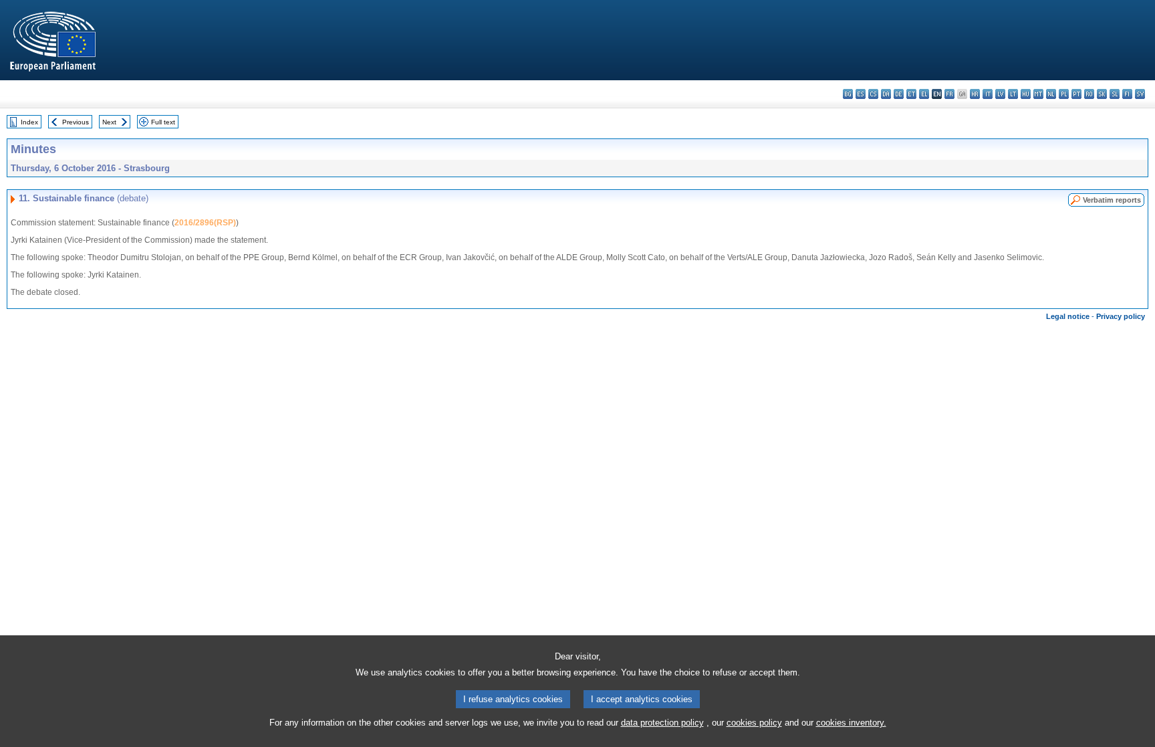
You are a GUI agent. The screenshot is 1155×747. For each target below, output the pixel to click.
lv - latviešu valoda (1000, 94)
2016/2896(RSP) (205, 222)
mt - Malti (1038, 94)
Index (29, 122)
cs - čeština (873, 94)
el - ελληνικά (924, 94)
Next (109, 122)
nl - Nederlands (1051, 94)
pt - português (1076, 94)
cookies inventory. (851, 723)
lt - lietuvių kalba (1013, 94)
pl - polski (1064, 94)
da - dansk (886, 94)
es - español (861, 94)
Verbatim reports (1112, 200)
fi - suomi (1127, 94)
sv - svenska (1140, 94)
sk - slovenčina (1102, 94)
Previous (75, 122)
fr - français (949, 94)
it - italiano (988, 94)
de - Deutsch (899, 94)
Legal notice (1067, 316)
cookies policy (754, 723)
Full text (163, 122)
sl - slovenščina (1115, 94)
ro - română (1089, 94)
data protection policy (662, 723)
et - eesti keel (911, 94)
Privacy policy (1120, 316)
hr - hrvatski (975, 94)
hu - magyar (1026, 94)
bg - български (848, 94)
